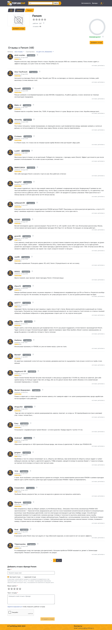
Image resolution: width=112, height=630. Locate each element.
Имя (9, 569)
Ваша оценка (12, 586)
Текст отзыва (12, 593)
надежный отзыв (30, 577)
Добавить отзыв (18, 28)
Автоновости (86, 3)
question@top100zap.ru (86, 628)
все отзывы (19, 52)
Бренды (95, 3)
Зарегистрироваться (14, 607)
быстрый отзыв (15, 577)
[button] (102, 3)
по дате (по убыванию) (44, 52)
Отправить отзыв (48, 619)
